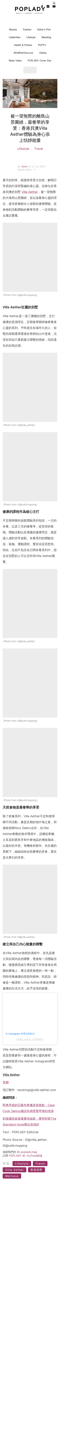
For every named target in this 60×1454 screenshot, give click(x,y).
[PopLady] (30, 10)
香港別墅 (36, 1169)
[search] (54, 3)
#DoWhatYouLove (23, 52)
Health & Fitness (23, 45)
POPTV (42, 45)
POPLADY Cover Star (39, 60)
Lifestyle (31, 37)
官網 (6, 1082)
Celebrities (14, 37)
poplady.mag (29, 1152)
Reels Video (15, 60)
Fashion (27, 29)
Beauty (13, 29)
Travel (38, 148)
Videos (42, 52)
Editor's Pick (44, 29)
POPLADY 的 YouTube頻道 (25, 1155)
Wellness (12, 1176)
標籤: (7, 1163)
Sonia (24, 166)
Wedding (46, 37)
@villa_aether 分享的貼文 (30, 1039)
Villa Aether (30, 192)
